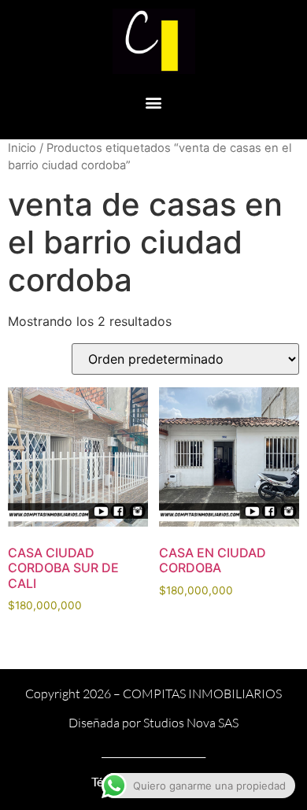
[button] (154, 103)
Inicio (22, 148)
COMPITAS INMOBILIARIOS (202, 693)
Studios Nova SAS (191, 722)
